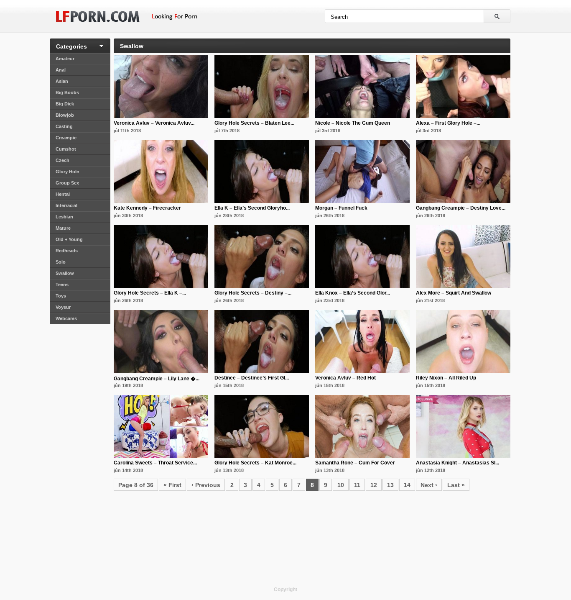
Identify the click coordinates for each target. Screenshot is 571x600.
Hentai (63, 194)
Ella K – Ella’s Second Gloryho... (252, 208)
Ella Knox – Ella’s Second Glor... (352, 293)
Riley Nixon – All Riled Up (446, 378)
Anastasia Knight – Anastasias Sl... (457, 463)
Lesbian (64, 216)
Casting (64, 126)
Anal (61, 69)
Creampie (66, 137)
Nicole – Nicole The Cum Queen (352, 123)
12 (373, 485)
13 (390, 485)
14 (407, 485)
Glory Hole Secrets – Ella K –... (150, 293)
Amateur (65, 58)
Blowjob (65, 115)
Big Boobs (67, 92)
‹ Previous (205, 485)
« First (172, 485)
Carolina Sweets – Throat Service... (155, 463)
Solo (61, 261)
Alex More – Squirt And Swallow (453, 293)
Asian (62, 81)
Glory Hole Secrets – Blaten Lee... (254, 123)
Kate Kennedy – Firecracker (147, 208)
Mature (63, 228)
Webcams (66, 318)
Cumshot (66, 148)
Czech (62, 160)
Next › (429, 485)
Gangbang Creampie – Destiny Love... (460, 208)
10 (340, 485)
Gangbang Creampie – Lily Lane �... (156, 379)
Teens (62, 284)
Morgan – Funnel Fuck (341, 208)
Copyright (285, 589)
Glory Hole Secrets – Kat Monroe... (255, 463)
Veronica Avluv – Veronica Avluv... (154, 123)
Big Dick (65, 103)
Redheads (67, 250)
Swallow (65, 273)
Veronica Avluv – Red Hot (345, 378)
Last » (456, 485)
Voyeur (63, 307)
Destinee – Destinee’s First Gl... (251, 378)
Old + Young (69, 239)
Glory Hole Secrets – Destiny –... (252, 293)
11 (357, 485)
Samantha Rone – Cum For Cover (355, 463)
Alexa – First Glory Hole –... (448, 123)
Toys (61, 295)
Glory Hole (67, 171)
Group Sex (67, 182)
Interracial (66, 205)
